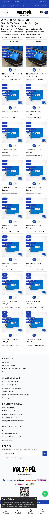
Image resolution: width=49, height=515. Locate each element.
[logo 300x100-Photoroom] (24, 470)
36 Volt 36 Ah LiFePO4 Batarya (33, 189)
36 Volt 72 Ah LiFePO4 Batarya (9, 302)
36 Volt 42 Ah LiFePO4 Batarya (10, 227)
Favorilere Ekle (15, 70)
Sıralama (38, 42)
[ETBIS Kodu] (24, 492)
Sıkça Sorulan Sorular (9, 434)
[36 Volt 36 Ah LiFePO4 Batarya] (36, 170)
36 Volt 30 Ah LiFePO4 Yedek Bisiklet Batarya (36, 75)
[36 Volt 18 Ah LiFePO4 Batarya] (12, 132)
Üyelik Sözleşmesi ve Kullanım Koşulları (16, 395)
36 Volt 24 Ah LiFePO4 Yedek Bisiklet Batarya (12, 75)
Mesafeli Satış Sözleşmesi (11, 388)
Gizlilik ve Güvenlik (8, 365)
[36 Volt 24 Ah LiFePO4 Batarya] (36, 132)
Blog (3, 430)
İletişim (4, 372)
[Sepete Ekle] (10, 70)
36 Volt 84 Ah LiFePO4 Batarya (10, 340)
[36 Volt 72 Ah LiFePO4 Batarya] (12, 284)
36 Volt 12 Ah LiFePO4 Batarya (33, 113)
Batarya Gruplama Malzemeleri (13, 421)
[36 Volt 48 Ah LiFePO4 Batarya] (36, 208)
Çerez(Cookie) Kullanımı (10, 385)
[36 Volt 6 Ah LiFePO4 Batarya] (12, 94)
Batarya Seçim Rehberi (11, 6)
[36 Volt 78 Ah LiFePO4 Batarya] (36, 284)
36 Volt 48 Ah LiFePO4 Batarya (33, 227)
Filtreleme (14, 42)
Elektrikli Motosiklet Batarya (12, 414)
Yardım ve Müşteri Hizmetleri (12, 437)
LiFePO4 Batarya (8, 408)
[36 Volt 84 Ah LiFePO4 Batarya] (12, 322)
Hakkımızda (28, 6)
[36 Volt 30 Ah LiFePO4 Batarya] (12, 170)
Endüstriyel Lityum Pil (9, 417)
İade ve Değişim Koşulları (10, 382)
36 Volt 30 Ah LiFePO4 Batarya (10, 189)
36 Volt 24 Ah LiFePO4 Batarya (33, 151)
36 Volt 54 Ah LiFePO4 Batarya (10, 264)
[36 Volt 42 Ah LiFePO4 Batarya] (12, 208)
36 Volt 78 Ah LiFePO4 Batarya (33, 302)
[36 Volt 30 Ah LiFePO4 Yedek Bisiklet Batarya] (36, 56)
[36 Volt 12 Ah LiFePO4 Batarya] (36, 94)
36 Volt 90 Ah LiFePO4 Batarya (33, 340)
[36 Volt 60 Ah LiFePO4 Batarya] (36, 246)
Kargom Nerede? (8, 440)
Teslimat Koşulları (8, 391)
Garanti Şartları (7, 398)
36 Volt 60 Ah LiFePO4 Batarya (33, 264)
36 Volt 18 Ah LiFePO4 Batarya (9, 151)
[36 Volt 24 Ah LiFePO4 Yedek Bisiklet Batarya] (12, 56)
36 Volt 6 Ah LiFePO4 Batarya (12, 112)
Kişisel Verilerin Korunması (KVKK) (14, 368)
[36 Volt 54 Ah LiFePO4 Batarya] (12, 246)
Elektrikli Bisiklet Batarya (11, 411)
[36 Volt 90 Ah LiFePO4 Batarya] (36, 322)
